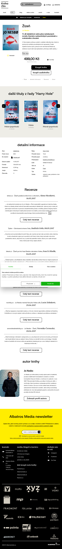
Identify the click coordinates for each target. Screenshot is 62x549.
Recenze (46, 79)
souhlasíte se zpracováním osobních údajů (39, 426)
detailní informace (35, 79)
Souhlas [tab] (10, 266)
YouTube (53, 460)
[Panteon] (54, 517)
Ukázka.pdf (16, 157)
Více (49, 213)
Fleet (44, 168)
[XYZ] (33, 489)
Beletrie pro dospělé (25, 17)
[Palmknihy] (37, 517)
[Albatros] (7, 489)
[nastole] (8, 517)
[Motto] (18, 489)
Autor (53, 79)
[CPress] (33, 499)
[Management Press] (20, 499)
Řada (25, 79)
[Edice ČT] (21, 517)
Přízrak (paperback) (50, 127)
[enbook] (32, 537)
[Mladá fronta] (26, 528)
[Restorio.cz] (54, 537)
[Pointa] (11, 528)
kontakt (56, 12)
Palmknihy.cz (20, 469)
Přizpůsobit (29, 283)
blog (21, 12)
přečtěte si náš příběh (23, 460)
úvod (4, 12)
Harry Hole (46, 151)
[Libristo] (54, 528)
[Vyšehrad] (53, 508)
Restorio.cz (20, 478)
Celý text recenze (31, 219)
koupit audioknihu (41, 72)
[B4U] (51, 499)
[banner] (5, 4)
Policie (31, 125)
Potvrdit (39, 432)
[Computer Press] (7, 499)
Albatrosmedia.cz (22, 472)
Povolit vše (50, 283)
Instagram (54, 453)
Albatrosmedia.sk (22, 475)
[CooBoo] (46, 489)
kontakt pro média (22, 451)
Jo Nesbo (25, 30)
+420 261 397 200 (9, 457)
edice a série (30, 12)
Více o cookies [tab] (51, 266)
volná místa (20, 457)
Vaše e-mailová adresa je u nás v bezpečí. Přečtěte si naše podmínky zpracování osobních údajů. (31, 438)
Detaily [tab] (31, 266)
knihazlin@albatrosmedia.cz (10, 451)
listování (11, 55)
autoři (40, 12)
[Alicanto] (26, 508)
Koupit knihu (41, 67)
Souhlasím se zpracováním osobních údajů (33, 436)
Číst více (25, 54)
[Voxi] (55, 489)
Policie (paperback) (12, 127)
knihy (12, 12)
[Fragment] (10, 508)
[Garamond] (40, 528)
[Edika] (40, 508)
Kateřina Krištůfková (48, 160)
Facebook (54, 456)
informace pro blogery (23, 454)
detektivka (16, 151)
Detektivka (37, 17)
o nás (48, 12)
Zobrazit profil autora (37, 398)
